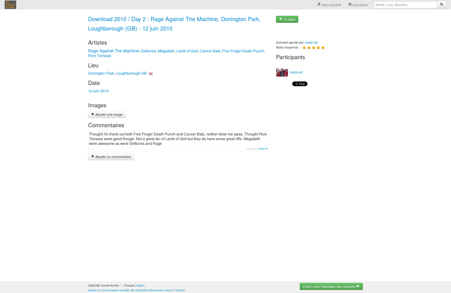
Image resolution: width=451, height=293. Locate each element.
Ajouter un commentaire (112, 156)
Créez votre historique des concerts (330, 286)
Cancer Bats (210, 51)
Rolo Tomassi (99, 55)
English (140, 285)
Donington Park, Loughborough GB (117, 73)
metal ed (263, 148)
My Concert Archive (10, 4)
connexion (360, 4)
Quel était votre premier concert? (155, 290)
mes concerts (330, 4)
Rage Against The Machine (113, 50)
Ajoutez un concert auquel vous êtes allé (111, 290)
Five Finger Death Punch (243, 51)
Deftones (148, 51)
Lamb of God (187, 51)
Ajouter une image (108, 114)
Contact (180, 290)
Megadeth (166, 51)
